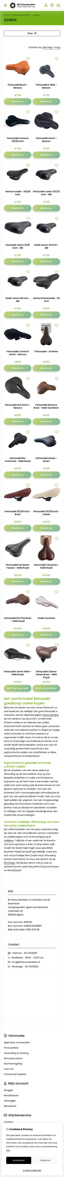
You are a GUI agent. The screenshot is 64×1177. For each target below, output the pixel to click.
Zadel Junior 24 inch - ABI (46, 246)
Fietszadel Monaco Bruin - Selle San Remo (46, 406)
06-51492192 (30, 953)
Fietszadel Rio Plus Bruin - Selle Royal (17, 620)
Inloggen (8, 1090)
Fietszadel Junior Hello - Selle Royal (17, 673)
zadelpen (9, 840)
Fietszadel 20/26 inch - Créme (46, 513)
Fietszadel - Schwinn (46, 351)
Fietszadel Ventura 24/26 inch (18, 140)
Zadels (36, 15)
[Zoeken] (58, 5)
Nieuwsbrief (10, 1106)
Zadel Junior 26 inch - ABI (17, 300)
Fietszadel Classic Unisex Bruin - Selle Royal (46, 674)
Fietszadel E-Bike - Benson (46, 86)
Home (7, 15)
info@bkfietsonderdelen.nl (26, 962)
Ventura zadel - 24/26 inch (17, 193)
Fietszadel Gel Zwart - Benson (17, 406)
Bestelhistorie (11, 1095)
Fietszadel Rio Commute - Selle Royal (18, 460)
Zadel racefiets (46, 618)
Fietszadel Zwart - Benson (46, 140)
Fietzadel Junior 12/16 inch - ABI (18, 246)
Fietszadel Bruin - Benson (18, 86)
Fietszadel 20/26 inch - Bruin (18, 513)
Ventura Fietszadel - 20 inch (46, 300)
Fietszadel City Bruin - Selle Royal (46, 566)
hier (8, 1150)
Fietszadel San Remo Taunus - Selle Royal (18, 566)
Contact (8, 1122)
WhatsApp (9, 862)
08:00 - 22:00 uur (34, 957)
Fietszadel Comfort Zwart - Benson (18, 353)
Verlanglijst (10, 1100)
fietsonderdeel (51, 715)
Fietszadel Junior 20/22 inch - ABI (46, 193)
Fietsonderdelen (21, 15)
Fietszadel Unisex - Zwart (46, 460)
